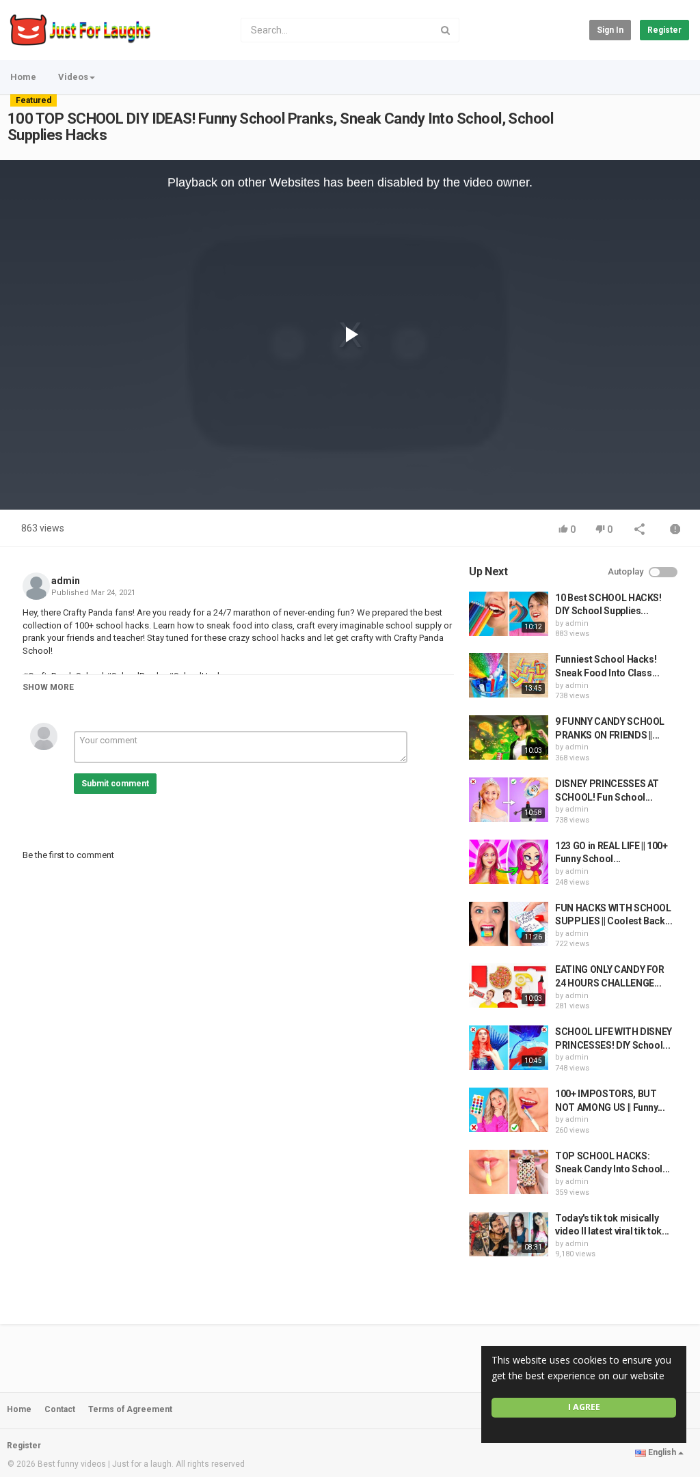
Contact (59, 1409)
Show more (48, 687)
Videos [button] (73, 77)
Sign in (610, 30)
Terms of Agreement (130, 1409)
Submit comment (115, 783)
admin (65, 580)
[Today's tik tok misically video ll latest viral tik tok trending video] (508, 1234)
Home (23, 77)
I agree (584, 1407)
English (662, 1452)
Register (664, 30)
